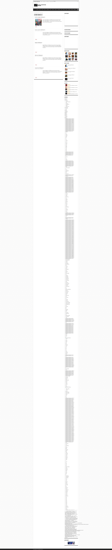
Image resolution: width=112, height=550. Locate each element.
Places (64, 9)
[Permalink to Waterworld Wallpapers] (66, 66)
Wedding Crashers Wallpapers (72, 68)
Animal (72, 9)
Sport (66, 9)
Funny (50, 9)
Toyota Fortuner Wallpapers (72, 91)
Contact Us (47, 1)
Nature (53, 9)
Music (45, 9)
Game (40, 9)
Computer (59, 9)
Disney (67, 103)
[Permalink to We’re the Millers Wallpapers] (66, 73)
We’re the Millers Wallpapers (71, 71)
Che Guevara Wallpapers (72, 85)
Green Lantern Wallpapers (40, 29)
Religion (66, 116)
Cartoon (67, 100)
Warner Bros (67, 106)
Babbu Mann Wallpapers (72, 89)
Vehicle (37, 9)
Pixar (66, 105)
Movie (42, 9)
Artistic (56, 9)
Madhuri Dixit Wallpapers (72, 87)
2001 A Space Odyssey (71, 78)
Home (41, 1)
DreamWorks (67, 104)
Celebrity (48, 9)
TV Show (69, 9)
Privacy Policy (51, 1)
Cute (61, 9)
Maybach (66, 111)
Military (75, 9)
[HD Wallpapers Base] (40, 6)
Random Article (78, 10)
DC (66, 102)
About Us (44, 1)
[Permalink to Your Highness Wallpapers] (66, 76)
